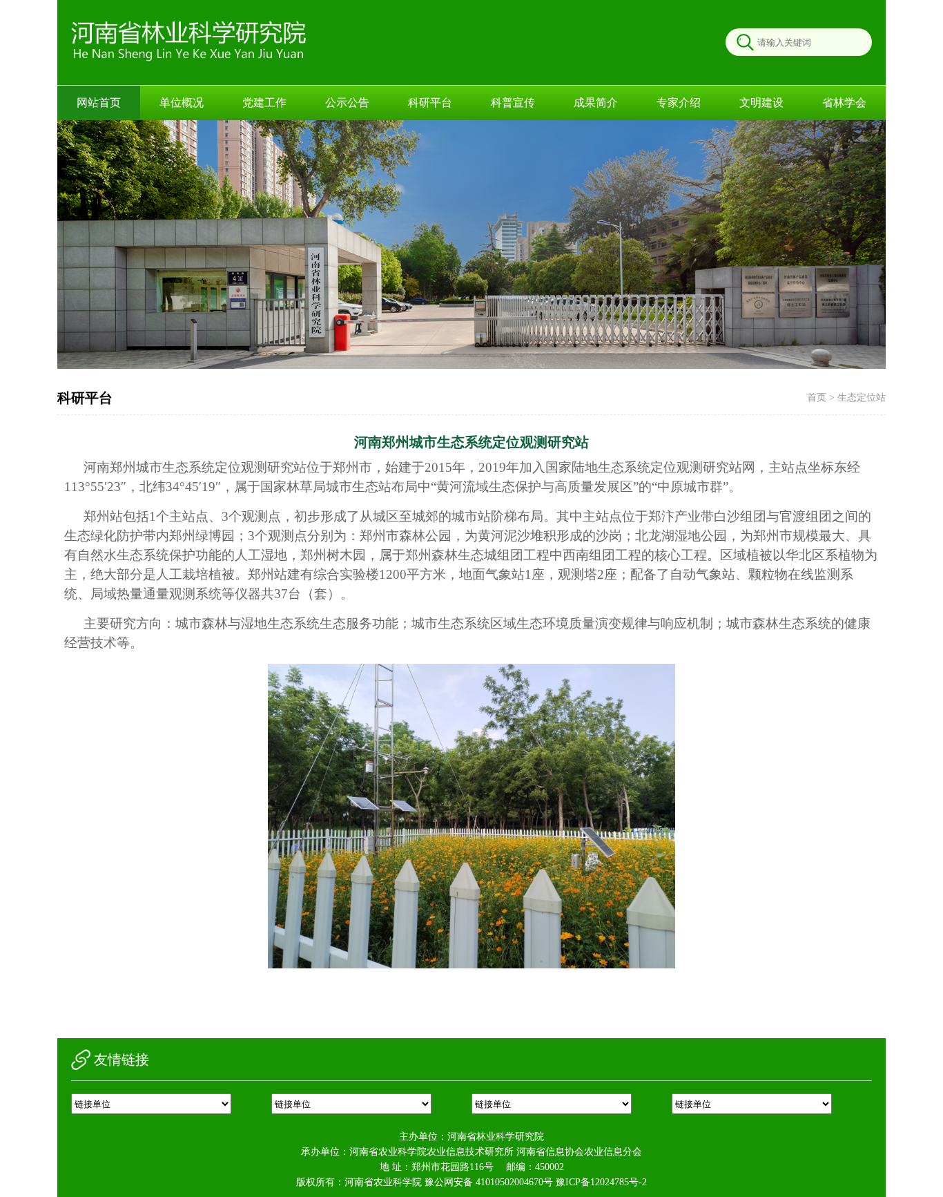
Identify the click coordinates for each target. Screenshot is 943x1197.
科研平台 (430, 102)
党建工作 (264, 102)
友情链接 (121, 1059)
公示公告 (347, 102)
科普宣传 (513, 102)
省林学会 (844, 102)
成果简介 (596, 102)
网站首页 (99, 102)
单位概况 (181, 102)
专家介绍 (679, 102)
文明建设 (761, 102)
